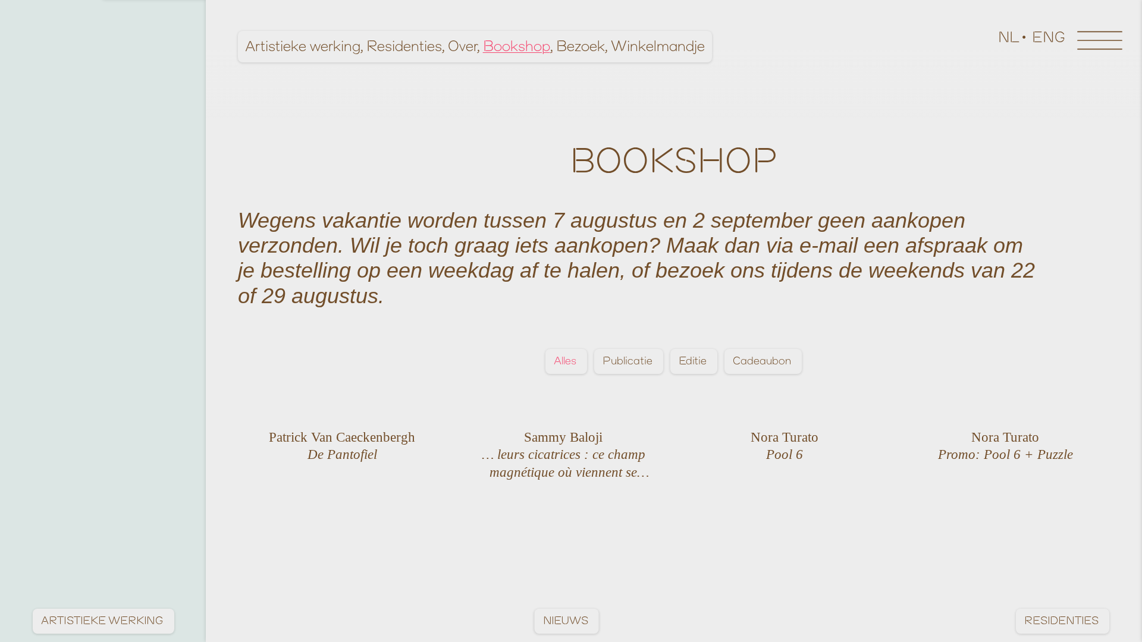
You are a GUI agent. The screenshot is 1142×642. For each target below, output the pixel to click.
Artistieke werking (302, 46)
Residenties (404, 46)
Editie (693, 361)
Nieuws (565, 621)
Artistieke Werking (102, 621)
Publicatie (627, 361)
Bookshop (516, 46)
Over (462, 46)
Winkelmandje (658, 46)
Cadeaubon (762, 361)
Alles (565, 361)
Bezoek (580, 46)
